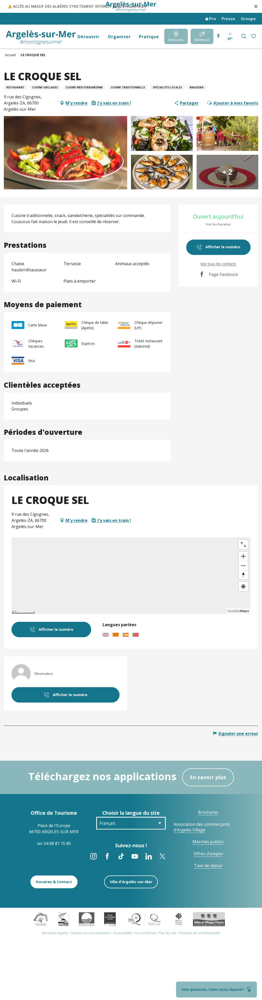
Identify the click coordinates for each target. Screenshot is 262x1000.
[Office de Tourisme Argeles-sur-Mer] (41, 38)
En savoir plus (208, 777)
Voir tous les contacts (218, 263)
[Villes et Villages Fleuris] (209, 919)
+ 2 (227, 172)
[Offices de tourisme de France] (178, 919)
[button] (243, 36)
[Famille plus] (41, 919)
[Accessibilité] (218, 35)
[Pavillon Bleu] (87, 919)
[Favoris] (254, 36)
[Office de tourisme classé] (110, 919)
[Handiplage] (63, 919)
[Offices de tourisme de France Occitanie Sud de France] (145, 919)
